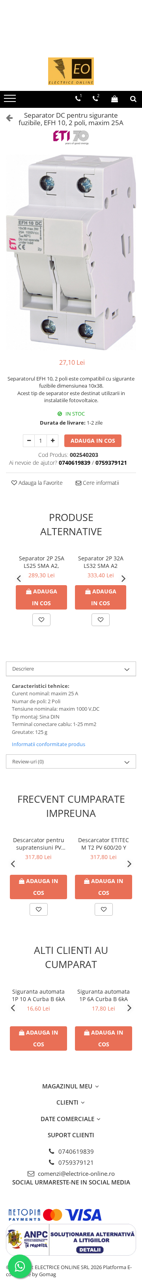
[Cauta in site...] (133, 99)
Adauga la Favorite (40, 482)
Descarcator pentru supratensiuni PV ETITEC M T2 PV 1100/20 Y (38, 843)
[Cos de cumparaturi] (114, 99)
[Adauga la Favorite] (41, 619)
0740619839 (75, 1151)
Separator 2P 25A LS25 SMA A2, (41, 561)
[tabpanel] (71, 252)
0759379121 (75, 1162)
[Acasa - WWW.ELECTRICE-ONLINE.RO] (71, 71)
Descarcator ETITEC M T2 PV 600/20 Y (103, 843)
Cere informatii (100, 482)
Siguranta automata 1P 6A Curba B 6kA (103, 995)
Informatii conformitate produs (48, 744)
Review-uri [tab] (28, 761)
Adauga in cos (93, 440)
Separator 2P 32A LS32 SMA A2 (100, 561)
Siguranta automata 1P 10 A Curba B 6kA (38, 995)
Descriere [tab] (23, 668)
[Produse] (11, 101)
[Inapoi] (6, 117)
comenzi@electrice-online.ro (75, 1173)
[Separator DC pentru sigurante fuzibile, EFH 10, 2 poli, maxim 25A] (71, 252)
